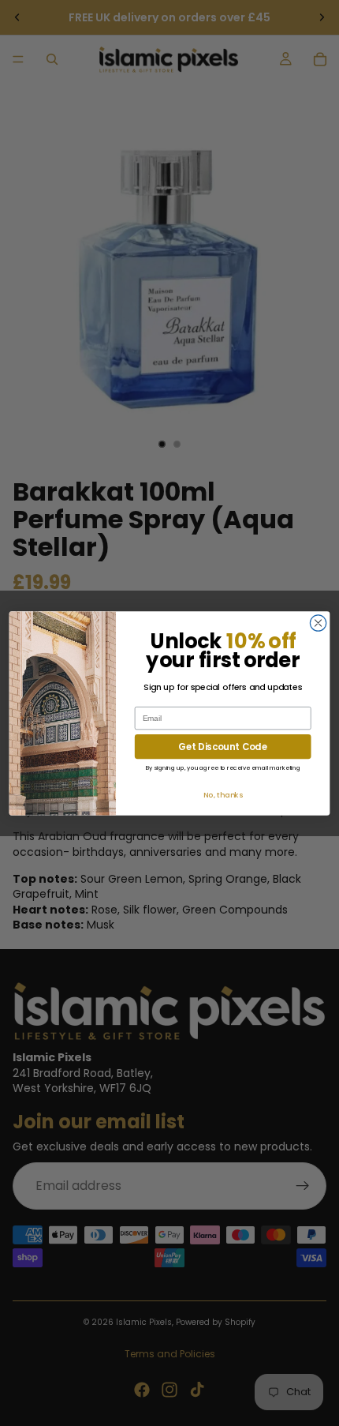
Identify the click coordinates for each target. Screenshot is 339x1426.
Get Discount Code (222, 746)
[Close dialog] (318, 622)
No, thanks (223, 794)
